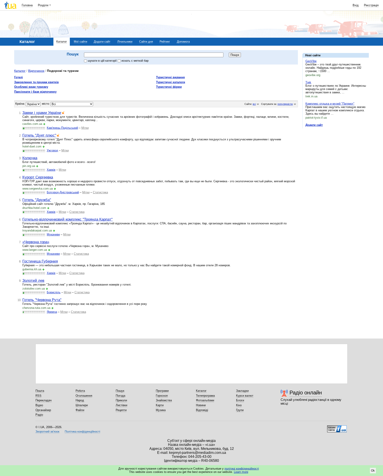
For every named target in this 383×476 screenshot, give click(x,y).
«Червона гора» (35, 242)
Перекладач (43, 400)
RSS (38, 395)
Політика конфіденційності (82, 431)
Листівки (121, 405)
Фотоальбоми (205, 400)
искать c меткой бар (135, 60)
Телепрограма (205, 395)
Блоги (240, 400)
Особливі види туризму (31, 86)
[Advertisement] (335, 159)
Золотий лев (33, 280)
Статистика (100, 192)
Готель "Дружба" (36, 200)
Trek (308, 82)
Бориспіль (54, 292)
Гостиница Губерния (40, 261)
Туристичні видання (170, 77)
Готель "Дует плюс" (39, 135)
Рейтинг (165, 41)
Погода (120, 395)
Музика (161, 410)
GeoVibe (311, 61)
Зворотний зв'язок (47, 431)
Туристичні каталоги (170, 82)
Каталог (61, 41)
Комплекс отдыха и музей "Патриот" (329, 103)
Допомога (183, 41)
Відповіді (202, 410)
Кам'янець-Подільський (62, 127)
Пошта (39, 390)
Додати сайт (102, 41)
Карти (160, 405)
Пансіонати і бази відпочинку (35, 91)
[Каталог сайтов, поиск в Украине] (337, 427)
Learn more (241, 472)
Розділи (43, 5)
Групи (240, 410)
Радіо (39, 414)
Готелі (18, 77)
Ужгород (52, 150)
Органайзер (43, 410)
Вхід (356, 5)
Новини (201, 405)
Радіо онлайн (305, 393)
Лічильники (124, 41)
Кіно (239, 405)
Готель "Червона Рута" (41, 300)
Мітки (85, 127)
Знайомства (164, 400)
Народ (80, 400)
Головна (27, 5)
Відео (39, 405)
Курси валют (244, 395)
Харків (51, 169)
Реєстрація (371, 5)
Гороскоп (162, 395)
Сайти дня (146, 41)
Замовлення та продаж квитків (36, 82)
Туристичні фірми (169, 86)
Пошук (120, 390)
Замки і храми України (41, 112)
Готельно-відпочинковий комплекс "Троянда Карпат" (67, 219)
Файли (80, 410)
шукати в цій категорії (103, 60)
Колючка (29, 158)
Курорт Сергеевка (37, 177)
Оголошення (84, 395)
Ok (373, 470)
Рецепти (121, 410)
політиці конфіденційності (242, 468)
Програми (162, 390)
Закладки (242, 390)
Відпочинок (36, 70)
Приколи (121, 400)
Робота (80, 390)
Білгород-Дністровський (63, 192)
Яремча (52, 311)
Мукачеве (53, 234)
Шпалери (82, 405)
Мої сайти (80, 41)
